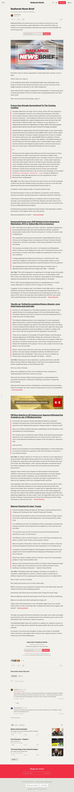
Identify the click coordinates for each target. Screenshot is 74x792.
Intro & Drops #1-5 (15, 741)
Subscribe (62, 2)
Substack (30, 789)
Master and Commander (19, 729)
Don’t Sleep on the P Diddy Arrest (19, 751)
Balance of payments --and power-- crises (29, 173)
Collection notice (48, 781)
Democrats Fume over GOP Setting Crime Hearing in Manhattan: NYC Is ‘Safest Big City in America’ (35, 223)
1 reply (17, 703)
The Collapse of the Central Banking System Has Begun (24, 731)
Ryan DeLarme (53, 297)
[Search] (53, 2)
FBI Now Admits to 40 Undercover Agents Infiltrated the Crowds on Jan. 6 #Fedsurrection (37, 416)
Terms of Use (44, 653)
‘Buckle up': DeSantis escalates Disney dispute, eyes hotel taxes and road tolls (35, 305)
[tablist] (17, 676)
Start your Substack (33, 785)
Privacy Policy (48, 655)
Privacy (38, 781)
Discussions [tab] (21, 725)
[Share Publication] (56, 2)
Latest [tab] (16, 725)
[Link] (9, 107)
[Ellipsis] (62, 689)
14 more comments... (16, 717)
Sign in (69, 2)
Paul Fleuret (19, 743)
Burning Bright (17, 14)
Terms (41, 781)
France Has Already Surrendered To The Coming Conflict (33, 106)
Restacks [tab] (20, 676)
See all (13, 759)
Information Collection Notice (36, 655)
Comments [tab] (14, 676)
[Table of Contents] (2, 396)
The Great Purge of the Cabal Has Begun (24, 749)
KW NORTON (17, 708)
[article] (37, 732)
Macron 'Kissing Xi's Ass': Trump (26, 506)
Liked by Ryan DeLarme (20, 691)
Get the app (44, 785)
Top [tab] (12, 725)
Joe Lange (19, 732)
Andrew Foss (17, 689)
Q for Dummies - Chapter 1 (20, 739)
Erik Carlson (19, 753)
